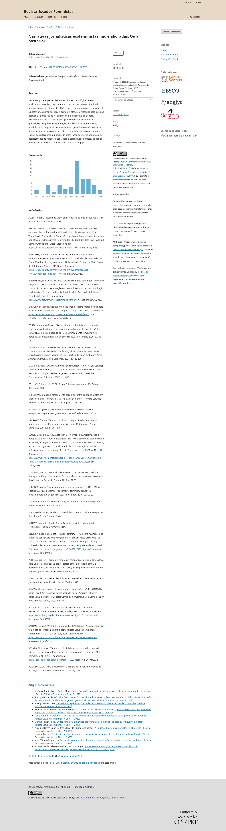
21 (59, 755)
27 (77, 755)
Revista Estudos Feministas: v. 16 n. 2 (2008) (110, 700)
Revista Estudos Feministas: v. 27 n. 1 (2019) (92, 749)
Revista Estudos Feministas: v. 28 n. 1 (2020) (90, 712)
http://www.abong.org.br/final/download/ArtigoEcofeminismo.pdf (62, 615)
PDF (119, 53)
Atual (26, 16)
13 (34, 755)
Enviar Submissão (171, 31)
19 (53, 755)
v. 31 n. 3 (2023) (56, 27)
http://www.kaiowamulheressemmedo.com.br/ (52, 299)
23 (65, 755)
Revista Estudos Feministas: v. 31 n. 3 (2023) (58, 694)
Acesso (199, 2)
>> (82, 755)
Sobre (64, 16)
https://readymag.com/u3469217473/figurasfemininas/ (72, 549)
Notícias (52, 16)
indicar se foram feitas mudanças (128, 249)
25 (71, 755)
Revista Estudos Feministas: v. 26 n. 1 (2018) (57, 724)
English (164, 50)
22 (62, 755)
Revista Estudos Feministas (48, 11)
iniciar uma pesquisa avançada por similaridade (74, 762)
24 (68, 755)
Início (30, 27)
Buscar (196, 16)
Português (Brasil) (170, 59)
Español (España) (169, 54)
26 (74, 755)
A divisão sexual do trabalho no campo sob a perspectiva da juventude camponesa (105, 715)
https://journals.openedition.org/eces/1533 (50, 659)
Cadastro (188, 2)
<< (29, 755)
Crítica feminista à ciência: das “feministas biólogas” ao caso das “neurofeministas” (100, 721)
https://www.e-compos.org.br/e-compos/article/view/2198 (58, 314)
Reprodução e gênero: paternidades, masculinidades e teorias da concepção (96, 703)
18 (50, 755)
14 (37, 755)
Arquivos (38, 16)
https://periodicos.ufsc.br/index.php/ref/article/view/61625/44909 (62, 637)
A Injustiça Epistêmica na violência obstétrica (118, 727)
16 (44, 755)
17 (47, 755)
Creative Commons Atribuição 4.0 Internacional (100, 797)
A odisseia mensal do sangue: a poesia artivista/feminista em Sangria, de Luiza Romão (97, 734)
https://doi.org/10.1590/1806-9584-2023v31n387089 (60, 67)
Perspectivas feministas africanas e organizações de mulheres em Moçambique (101, 740)
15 (41, 755)
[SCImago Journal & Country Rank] (179, 135)
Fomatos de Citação (124, 99)
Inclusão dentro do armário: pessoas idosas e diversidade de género (114, 691)
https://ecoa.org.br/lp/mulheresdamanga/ (50, 247)
